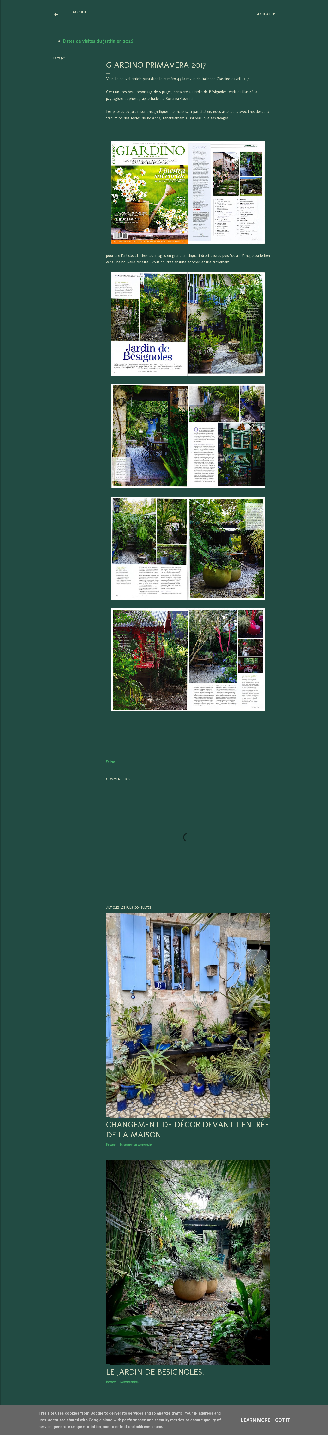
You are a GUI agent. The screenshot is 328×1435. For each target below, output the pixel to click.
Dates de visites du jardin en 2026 (98, 41)
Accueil (80, 12)
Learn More (255, 1420)
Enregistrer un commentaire (136, 1144)
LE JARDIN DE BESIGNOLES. (155, 1372)
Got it (283, 1420)
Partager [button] (59, 58)
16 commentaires (129, 1381)
